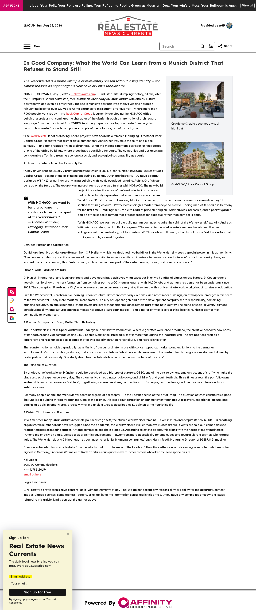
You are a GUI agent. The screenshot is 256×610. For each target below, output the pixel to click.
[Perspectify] (12, 300)
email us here (32, 474)
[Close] (68, 534)
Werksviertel (38, 136)
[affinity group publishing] (12, 309)
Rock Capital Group (79, 113)
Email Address (20, 576)
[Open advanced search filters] (211, 46)
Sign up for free (37, 592)
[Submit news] (12, 292)
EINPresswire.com (83, 94)
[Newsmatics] (12, 318)
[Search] (202, 46)
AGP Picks (11, 5)
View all (247, 5)
